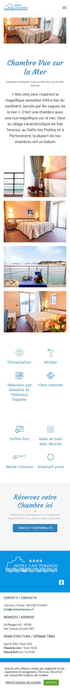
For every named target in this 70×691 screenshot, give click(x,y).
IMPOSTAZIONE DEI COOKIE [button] (23, 682)
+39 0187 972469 (36, 605)
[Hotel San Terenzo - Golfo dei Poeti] (16, 7)
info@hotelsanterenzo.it (19, 609)
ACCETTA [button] (51, 682)
